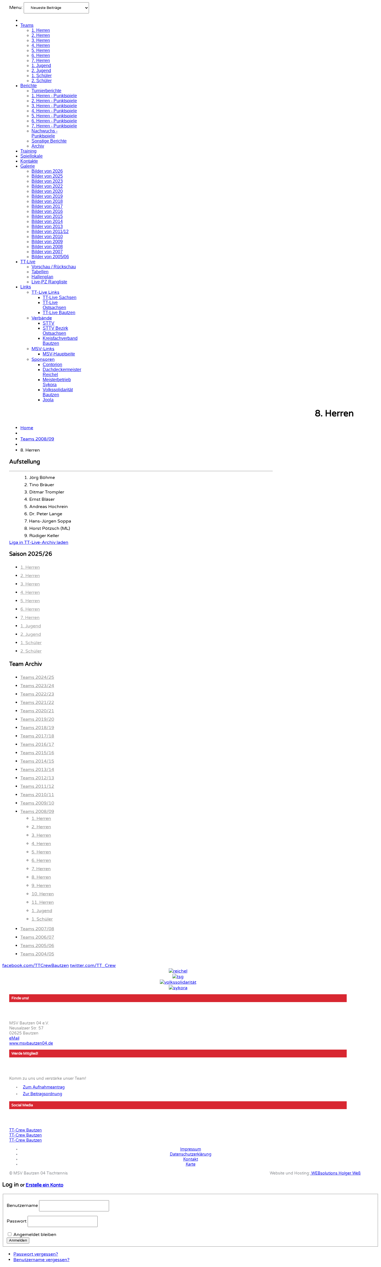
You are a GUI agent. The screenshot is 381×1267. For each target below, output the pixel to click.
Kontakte (29, 161)
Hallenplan (42, 276)
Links (25, 286)
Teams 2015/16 (37, 753)
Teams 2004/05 (37, 954)
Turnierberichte (46, 90)
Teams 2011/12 (37, 786)
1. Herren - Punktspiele (54, 95)
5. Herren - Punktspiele (54, 115)
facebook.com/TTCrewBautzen (35, 965)
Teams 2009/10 (37, 803)
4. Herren (41, 45)
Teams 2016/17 (37, 744)
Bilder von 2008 (47, 246)
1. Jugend (41, 65)
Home (26, 428)
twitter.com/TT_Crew (93, 965)
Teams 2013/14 (37, 769)
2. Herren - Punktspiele (54, 100)
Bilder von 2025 (47, 176)
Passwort (16, 1221)
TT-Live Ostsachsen (54, 305)
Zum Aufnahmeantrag (44, 1087)
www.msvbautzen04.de (31, 1043)
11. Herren (43, 902)
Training (28, 151)
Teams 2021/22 (37, 702)
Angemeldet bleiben (34, 1234)
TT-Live (27, 261)
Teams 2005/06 (37, 945)
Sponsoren (43, 359)
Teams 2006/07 (37, 937)
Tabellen (40, 271)
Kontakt (190, 1159)
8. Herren (41, 877)
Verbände (42, 318)
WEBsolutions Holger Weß (335, 1173)
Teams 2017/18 (37, 736)
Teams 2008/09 (37, 439)
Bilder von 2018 (47, 201)
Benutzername (22, 1205)
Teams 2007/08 (37, 929)
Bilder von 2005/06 (50, 256)
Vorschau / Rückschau (54, 266)
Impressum (190, 1149)
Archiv (38, 146)
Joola (48, 399)
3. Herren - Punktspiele (54, 105)
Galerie (27, 166)
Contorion (52, 364)
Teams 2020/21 (37, 711)
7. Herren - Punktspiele (54, 126)
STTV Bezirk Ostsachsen (55, 331)
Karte (191, 1164)
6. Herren (41, 55)
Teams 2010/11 (37, 795)
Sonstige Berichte (49, 141)
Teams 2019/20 (37, 719)
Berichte (28, 85)
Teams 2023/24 (37, 686)
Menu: (16, 7)
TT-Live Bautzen (59, 312)
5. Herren (41, 50)
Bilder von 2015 (47, 216)
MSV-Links (43, 349)
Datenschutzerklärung (190, 1154)
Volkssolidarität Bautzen (58, 392)
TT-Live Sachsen (59, 297)
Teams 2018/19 (37, 727)
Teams (26, 25)
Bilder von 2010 (47, 236)
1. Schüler (42, 75)
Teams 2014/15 (37, 761)
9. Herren (41, 885)
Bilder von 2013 (47, 226)
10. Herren (43, 894)
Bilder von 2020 (47, 191)
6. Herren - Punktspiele (54, 120)
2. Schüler (42, 80)
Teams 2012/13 (37, 778)
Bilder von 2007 (47, 251)
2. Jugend (41, 70)
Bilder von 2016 (47, 211)
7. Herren (41, 60)
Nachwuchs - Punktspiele (44, 133)
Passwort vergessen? (35, 1254)
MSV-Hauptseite (59, 354)
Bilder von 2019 (47, 196)
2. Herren (41, 35)
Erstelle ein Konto (44, 1185)
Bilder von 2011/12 (50, 231)
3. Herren (41, 40)
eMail (14, 1038)
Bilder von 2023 (47, 181)
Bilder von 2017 (47, 206)
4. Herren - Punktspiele (54, 110)
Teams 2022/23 (37, 694)
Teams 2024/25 (37, 677)
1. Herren (41, 30)
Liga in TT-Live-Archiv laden (38, 542)
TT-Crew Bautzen (25, 1130)
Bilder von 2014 (47, 221)
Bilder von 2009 (47, 241)
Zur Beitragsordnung (42, 1094)
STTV (48, 323)
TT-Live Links (45, 292)
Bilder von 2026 (47, 171)
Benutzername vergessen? (41, 1260)
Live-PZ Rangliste (49, 281)
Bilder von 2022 (47, 186)
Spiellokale (31, 156)
